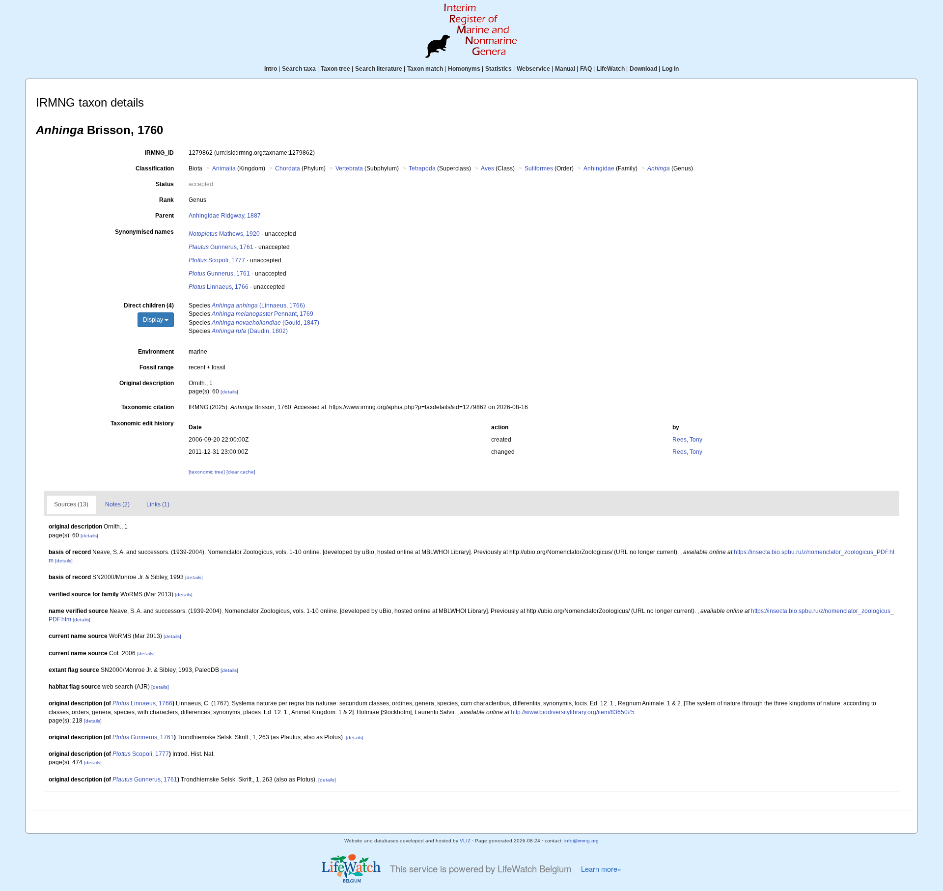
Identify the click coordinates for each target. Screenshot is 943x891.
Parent (164, 215)
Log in (670, 68)
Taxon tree (335, 68)
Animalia (224, 168)
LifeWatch (611, 68)
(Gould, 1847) (265, 322)
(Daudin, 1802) (250, 331)
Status (165, 184)
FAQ (586, 68)
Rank (166, 199)
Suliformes (539, 168)
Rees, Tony (687, 439)
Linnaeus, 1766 (219, 286)
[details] (229, 391)
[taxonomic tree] (207, 471)
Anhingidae (598, 168)
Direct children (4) (149, 305)
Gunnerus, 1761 (221, 247)
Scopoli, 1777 (217, 260)
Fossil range (156, 367)
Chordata (287, 168)
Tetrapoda (422, 168)
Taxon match (425, 68)
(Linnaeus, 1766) (258, 305)
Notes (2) (117, 504)
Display (154, 319)
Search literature (378, 68)
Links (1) (157, 504)
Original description (146, 383)
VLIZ (465, 840)
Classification (155, 168)
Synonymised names (144, 231)
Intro (270, 68)
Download (643, 68)
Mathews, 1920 (224, 233)
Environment (156, 351)
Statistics (498, 68)
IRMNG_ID (159, 152)
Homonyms (464, 68)
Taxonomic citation (147, 407)
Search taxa (299, 68)
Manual (565, 68)
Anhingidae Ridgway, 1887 (225, 215)
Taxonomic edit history (142, 423)
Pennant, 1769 (262, 313)
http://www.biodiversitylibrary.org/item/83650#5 (573, 712)
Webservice (533, 68)
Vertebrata (349, 168)
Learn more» (601, 869)
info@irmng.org (581, 840)
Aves (487, 168)
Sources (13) (71, 504)
